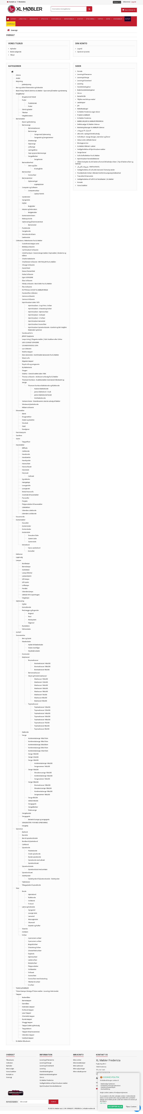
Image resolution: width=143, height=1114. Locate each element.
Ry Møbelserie (27, 367)
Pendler (24, 588)
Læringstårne (32, 150)
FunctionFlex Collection (29, 293)
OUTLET (18, 632)
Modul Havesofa (27, 492)
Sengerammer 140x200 (42, 766)
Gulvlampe (25, 570)
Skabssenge (32, 810)
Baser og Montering (28, 122)
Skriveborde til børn (29, 234)
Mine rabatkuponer (79, 1072)
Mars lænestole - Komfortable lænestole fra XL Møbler (40, 355)
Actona (18, 75)
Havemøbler (20, 445)
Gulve (18, 439)
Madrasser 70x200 (40, 695)
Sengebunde (26, 813)
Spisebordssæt (33, 863)
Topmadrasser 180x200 (42, 720)
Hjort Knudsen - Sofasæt (36, 315)
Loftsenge (31, 147)
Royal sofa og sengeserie (30, 364)
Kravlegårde (38, 169)
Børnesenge (26, 125)
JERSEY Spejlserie (28, 336)
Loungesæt (26, 489)
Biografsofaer (33, 944)
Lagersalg (19, 557)
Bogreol (31, 613)
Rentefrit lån (81, 96)
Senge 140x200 (33, 760)
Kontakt (80, 182)
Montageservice (82, 143)
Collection (9, 1063)
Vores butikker (82, 185)
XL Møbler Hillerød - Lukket (86, 146)
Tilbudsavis (10, 1060)
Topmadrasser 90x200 (41, 729)
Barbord (25, 832)
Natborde (25, 732)
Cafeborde (25, 451)
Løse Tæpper (26, 1013)
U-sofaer (31, 985)
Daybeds (31, 954)
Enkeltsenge (32, 141)
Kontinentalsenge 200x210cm (38, 748)
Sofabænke (32, 969)
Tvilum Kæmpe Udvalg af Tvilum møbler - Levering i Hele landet (37, 991)
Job (78, 106)
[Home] (12, 72)
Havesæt (25, 473)
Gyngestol (31, 910)
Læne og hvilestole (28, 907)
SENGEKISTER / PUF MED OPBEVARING (35, 823)
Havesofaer (26, 464)
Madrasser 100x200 (41, 679)
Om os (79, 93)
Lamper (18, 560)
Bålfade (24, 448)
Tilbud (12, 55)
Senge (24, 735)
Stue (17, 888)
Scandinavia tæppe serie (30, 244)
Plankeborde (32, 851)
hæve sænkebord (34, 548)
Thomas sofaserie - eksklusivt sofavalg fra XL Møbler (40, 377)
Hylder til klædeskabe (35, 645)
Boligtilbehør (20, 94)
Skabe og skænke (28, 420)
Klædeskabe (26, 642)
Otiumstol (31, 922)
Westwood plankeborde (30, 404)
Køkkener (19, 554)
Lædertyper (81, 102)
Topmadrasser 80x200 (41, 726)
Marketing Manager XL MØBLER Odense (90, 127)
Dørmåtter (25, 1004)
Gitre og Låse (32, 166)
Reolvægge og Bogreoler (30, 610)
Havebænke (26, 457)
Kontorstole (26, 532)
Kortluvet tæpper (28, 1010)
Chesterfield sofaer (34, 951)
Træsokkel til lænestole (85, 176)
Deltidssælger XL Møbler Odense (88, 124)
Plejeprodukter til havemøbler (32, 504)
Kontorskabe (26, 529)
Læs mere (103, 1103)
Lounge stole (32, 913)
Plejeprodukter (33, 966)
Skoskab (25, 423)
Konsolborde (26, 607)
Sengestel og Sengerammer (43, 137)
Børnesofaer (26, 172)
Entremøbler (20, 410)
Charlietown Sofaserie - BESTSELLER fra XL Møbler (39, 262)
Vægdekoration (27, 116)
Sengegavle (32, 804)
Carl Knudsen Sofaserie (30, 250)
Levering (80, 84)
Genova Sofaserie (28, 299)
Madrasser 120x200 (41, 682)
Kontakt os (12, 2)
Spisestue (19, 829)
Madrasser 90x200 (40, 701)
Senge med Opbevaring (42, 134)
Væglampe (25, 598)
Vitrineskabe (26, 629)
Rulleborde (32, 897)
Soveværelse (20, 635)
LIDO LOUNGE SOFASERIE (30, 342)
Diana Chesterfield (28, 271)
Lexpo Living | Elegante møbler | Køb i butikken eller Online (42, 339)
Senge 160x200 (33, 769)
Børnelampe (26, 567)
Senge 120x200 (33, 757)
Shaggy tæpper (27, 1022)
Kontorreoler (26, 526)
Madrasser (26, 657)
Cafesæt (31, 476)
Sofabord (31, 901)
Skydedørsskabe (34, 651)
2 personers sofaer (34, 938)
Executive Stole (33, 535)
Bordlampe (26, 563)
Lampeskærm (26, 576)
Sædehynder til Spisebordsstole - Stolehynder (44, 879)
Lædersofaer (32, 960)
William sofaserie (28, 407)
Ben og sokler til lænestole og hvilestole (29, 88)
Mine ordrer (77, 1060)
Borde (24, 891)
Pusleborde (26, 228)
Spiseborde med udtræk (36, 860)
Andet (18, 78)
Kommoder (26, 654)
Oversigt (9, 1077)
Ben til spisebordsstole (30, 838)
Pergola (24, 501)
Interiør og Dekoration (29, 209)
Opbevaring (20, 601)
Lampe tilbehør (27, 573)
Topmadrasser (33, 704)
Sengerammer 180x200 (42, 794)
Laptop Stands (39, 194)
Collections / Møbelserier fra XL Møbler (29, 240)
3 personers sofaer (34, 941)
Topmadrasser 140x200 (42, 713)
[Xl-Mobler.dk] (26, 9)
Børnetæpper (26, 1001)
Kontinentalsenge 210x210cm (38, 751)
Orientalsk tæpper (28, 1016)
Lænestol (31, 916)
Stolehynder (26, 876)
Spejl (23, 426)
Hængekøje (26, 482)
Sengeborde (26, 231)
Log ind (133, 2)
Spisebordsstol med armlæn (37, 869)
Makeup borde (27, 219)
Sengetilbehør (33, 156)
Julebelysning (26, 84)
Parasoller (25, 498)
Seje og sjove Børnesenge (37, 153)
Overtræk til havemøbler (30, 495)
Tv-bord (30, 904)
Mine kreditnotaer (79, 1063)
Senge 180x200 (33, 782)
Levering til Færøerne (84, 74)
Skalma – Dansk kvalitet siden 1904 (34, 374)
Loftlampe (25, 585)
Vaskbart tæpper (28, 1038)
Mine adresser (78, 1066)
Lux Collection (26, 349)
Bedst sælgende (15, 52)
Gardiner (19, 435)
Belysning (19, 81)
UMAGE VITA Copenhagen (31, 595)
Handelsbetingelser (84, 87)
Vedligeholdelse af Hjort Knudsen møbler (91, 149)
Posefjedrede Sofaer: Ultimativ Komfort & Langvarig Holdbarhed (99, 173)
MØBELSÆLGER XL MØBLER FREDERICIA (90, 121)
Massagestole (33, 919)
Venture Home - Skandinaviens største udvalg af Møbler (41, 401)
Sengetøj (25, 826)
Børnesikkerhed (27, 162)
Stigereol (31, 623)
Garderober (26, 197)
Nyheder (13, 49)
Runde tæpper (27, 1019)
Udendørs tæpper (28, 1035)
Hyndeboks (26, 479)
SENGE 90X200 (33, 801)
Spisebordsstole (27, 866)
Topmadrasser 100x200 (42, 707)
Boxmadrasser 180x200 (42, 666)
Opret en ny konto (83, 52)
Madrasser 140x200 (41, 685)
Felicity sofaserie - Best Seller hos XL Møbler (37, 284)
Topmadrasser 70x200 (41, 723)
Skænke (25, 929)
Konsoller (31, 551)
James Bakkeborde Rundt (43, 395)
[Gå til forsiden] (8, 30)
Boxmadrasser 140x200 (42, 663)
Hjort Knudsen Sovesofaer (37, 324)
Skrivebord (25, 545)
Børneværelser (27, 178)
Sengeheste (38, 159)
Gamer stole (32, 538)
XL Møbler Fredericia (84, 118)
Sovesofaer (32, 175)
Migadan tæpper (27, 361)
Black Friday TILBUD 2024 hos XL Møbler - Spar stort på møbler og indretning (41, 91)
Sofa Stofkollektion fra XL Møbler (88, 156)
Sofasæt (31, 972)
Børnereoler (32, 225)
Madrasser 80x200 (40, 698)
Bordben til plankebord (30, 841)
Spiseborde (26, 848)
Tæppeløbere (26, 1029)
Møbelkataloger (82, 109)
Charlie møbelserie (28, 259)
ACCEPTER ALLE (115, 1107)
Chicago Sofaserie (28, 265)
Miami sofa (26, 358)
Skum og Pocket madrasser (37, 676)
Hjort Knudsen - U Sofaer (36, 318)
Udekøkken (26, 507)
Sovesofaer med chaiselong (37, 979)
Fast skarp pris (21, 432)
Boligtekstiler (32, 212)
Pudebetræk (32, 103)
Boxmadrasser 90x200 (41, 670)
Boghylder (31, 206)
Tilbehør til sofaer (34, 982)
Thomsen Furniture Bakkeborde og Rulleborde (44, 386)
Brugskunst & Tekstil (29, 97)
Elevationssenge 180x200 (43, 788)
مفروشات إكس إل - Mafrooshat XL (88, 167)
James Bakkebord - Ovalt (42, 392)
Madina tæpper (27, 352)
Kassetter (25, 523)
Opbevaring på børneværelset (32, 222)
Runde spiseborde (34, 857)
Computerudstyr (33, 191)
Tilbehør (25, 112)
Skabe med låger (34, 648)
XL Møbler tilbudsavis (23, 1041)
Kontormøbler (20, 520)
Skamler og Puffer (34, 926)
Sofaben (25, 932)
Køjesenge (32, 144)
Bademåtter (26, 997)
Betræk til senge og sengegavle (38, 819)
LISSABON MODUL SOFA (30, 346)
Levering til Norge (83, 77)
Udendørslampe (27, 592)
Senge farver (81, 152)
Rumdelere (26, 626)
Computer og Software (29, 187)
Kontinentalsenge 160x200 (43, 776)
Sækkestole (26, 237)
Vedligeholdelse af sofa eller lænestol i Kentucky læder (96, 170)
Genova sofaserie (28, 296)
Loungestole (26, 485)
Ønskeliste (22, 2)
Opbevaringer (33, 181)
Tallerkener (26, 882)
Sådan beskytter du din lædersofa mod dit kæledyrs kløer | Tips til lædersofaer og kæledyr (104, 163)
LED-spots (25, 582)
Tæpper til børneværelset (30, 1032)
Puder (24, 100)
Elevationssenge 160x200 (43, 773)
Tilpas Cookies (131, 1107)
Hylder (24, 203)
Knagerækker (26, 417)
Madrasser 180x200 (41, 691)
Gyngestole (26, 200)
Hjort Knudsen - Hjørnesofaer (38, 312)
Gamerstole (32, 542)
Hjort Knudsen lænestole (36, 321)
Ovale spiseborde (34, 854)
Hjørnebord (32, 894)
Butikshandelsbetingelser (86, 90)
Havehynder (26, 460)
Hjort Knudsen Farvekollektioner (88, 159)
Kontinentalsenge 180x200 (43, 791)
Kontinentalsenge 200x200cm (38, 745)
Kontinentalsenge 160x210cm (38, 738)
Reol (29, 617)
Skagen (24, 370)
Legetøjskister (39, 184)
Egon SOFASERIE (27, 277)
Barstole (25, 835)
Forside (79, 71)
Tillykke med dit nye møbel (86, 99)
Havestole (25, 470)
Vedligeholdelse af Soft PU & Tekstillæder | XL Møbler (95, 179)
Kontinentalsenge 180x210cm (38, 741)
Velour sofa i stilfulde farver (86, 140)
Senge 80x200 (33, 798)
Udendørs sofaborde (29, 514)
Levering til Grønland (84, 81)
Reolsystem (32, 620)
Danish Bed (26, 268)
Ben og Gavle (26, 638)
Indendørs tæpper (28, 1007)
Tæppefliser (26, 442)
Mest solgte (10, 1069)
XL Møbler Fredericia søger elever (88, 112)
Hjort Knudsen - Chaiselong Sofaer (40, 309)
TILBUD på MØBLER (22, 988)
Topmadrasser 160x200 (42, 716)
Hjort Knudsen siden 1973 (30, 302)
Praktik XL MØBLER (83, 115)
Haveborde (26, 454)
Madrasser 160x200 (41, 688)
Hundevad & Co (27, 333)
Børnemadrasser (34, 128)
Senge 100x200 (33, 754)
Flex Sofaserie (27, 287)
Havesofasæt (26, 467)
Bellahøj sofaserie (28, 247)
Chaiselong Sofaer (34, 947)
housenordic (20, 517)
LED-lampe (25, 579)
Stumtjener (25, 429)
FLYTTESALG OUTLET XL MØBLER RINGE (35, 290)
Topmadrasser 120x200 (42, 710)
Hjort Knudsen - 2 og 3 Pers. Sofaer (40, 305)
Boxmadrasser (33, 660)
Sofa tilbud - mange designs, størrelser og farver (93, 137)
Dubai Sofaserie (27, 274)
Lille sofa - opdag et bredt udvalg (88, 134)
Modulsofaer (32, 963)
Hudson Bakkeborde (41, 389)
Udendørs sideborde (29, 510)
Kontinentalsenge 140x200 (43, 763)
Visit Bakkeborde (40, 398)
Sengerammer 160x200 (42, 779)
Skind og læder (27, 109)
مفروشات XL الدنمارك (84, 131)
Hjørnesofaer (32, 957)
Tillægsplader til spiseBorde (31, 885)
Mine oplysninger (79, 1069)
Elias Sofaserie (27, 281)
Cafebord (25, 844)
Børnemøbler (20, 119)
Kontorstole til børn (28, 216)
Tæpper (18, 994)
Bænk (24, 414)
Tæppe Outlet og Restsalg (31, 1025)
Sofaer (24, 935)
